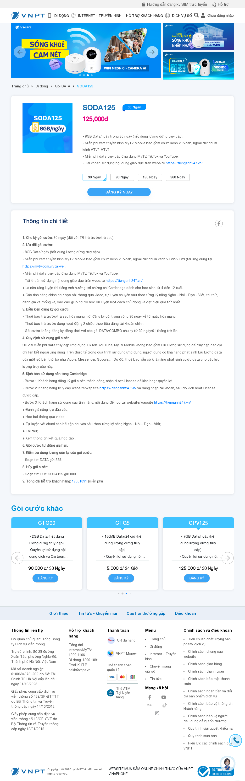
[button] (80, 75)
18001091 (79, 481)
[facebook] (218, 223)
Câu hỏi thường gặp (146, 613)
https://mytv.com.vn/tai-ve (43, 266)
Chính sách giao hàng (205, 664)
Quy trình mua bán (202, 736)
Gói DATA (62, 86)
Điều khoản (185, 613)
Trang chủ (20, 86)
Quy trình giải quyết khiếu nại (210, 728)
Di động (42, 86)
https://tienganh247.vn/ (184, 163)
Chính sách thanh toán (206, 671)
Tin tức (155, 679)
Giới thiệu (58, 613)
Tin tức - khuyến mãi (97, 613)
